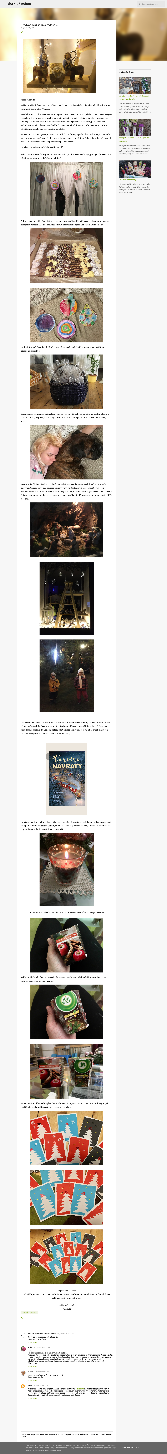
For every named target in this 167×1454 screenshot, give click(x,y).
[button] (22, 32)
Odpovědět (33, 1342)
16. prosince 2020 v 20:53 (41, 1347)
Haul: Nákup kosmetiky (127, 180)
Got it (138, 1448)
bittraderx (80, 1389)
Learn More (127, 1448)
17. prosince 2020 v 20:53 (42, 1371)
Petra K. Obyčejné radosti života (42, 1333)
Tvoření (25, 1312)
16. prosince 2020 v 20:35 (65, 1333)
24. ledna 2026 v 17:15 (40, 1385)
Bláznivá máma (18, 4)
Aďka (30, 1347)
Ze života (33, 1312)
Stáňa (30, 1371)
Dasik (30, 1385)
